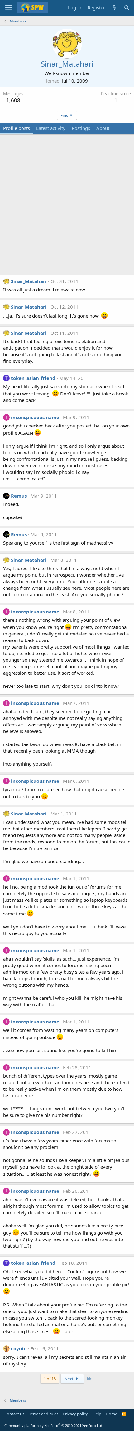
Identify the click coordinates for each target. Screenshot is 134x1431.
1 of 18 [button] (50, 1378)
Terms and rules (43, 1414)
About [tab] (102, 128)
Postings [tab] (81, 128)
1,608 (13, 100)
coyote (19, 1348)
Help (97, 1414)
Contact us (14, 1414)
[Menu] (8, 8)
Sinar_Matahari (29, 281)
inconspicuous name (35, 417)
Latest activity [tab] (50, 128)
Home (111, 1414)
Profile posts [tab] (16, 128)
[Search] (127, 7)
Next (69, 1378)
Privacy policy (75, 1414)
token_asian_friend (33, 378)
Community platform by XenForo (53, 1425)
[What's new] (114, 7)
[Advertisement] (67, 208)
